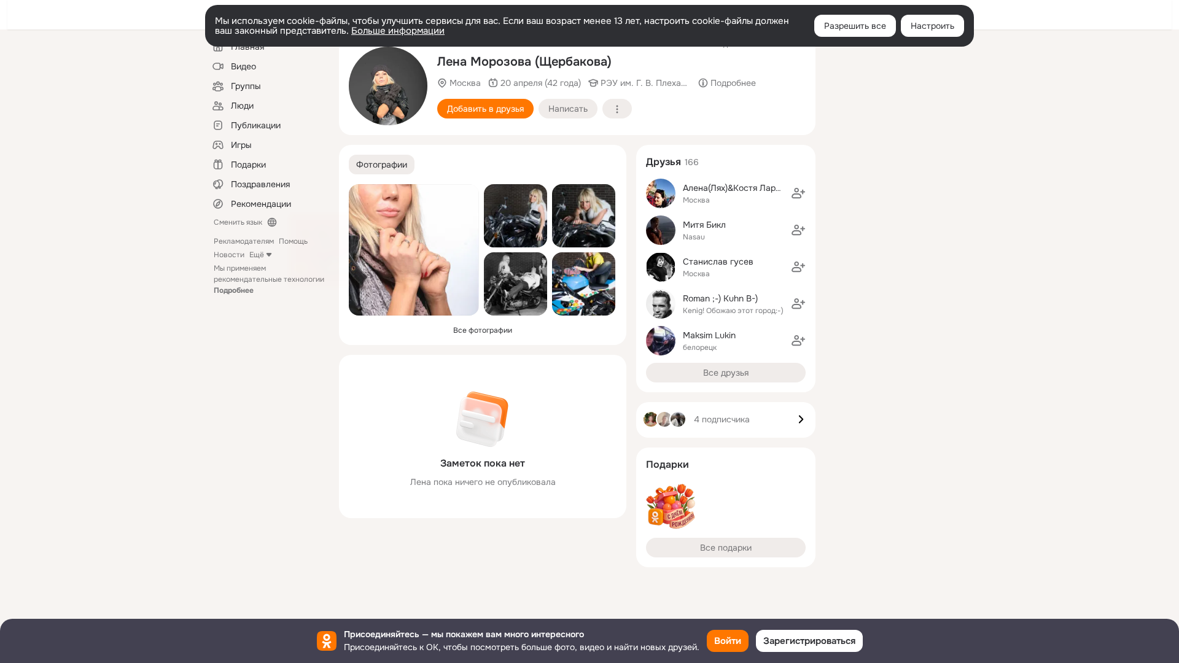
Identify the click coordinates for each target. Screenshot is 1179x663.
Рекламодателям (244, 241)
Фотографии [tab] (381, 164)
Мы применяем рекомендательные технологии (269, 279)
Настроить (932, 25)
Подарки (667, 464)
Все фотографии (482, 330)
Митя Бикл (704, 224)
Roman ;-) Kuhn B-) (720, 298)
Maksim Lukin (709, 335)
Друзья (663, 161)
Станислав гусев (718, 261)
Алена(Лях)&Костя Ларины (737, 187)
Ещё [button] (256, 255)
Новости (229, 255)
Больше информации (398, 31)
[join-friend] (798, 193)
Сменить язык (238, 222)
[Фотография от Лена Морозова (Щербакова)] (388, 86)
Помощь (293, 241)
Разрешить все (855, 25)
